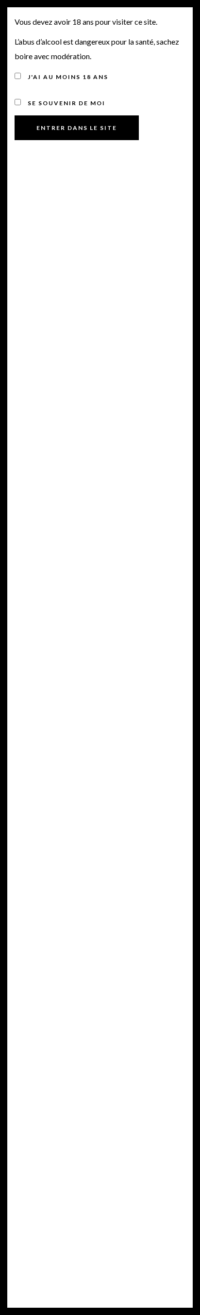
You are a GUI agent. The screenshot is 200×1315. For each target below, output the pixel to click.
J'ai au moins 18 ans (67, 76)
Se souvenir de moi (65, 103)
